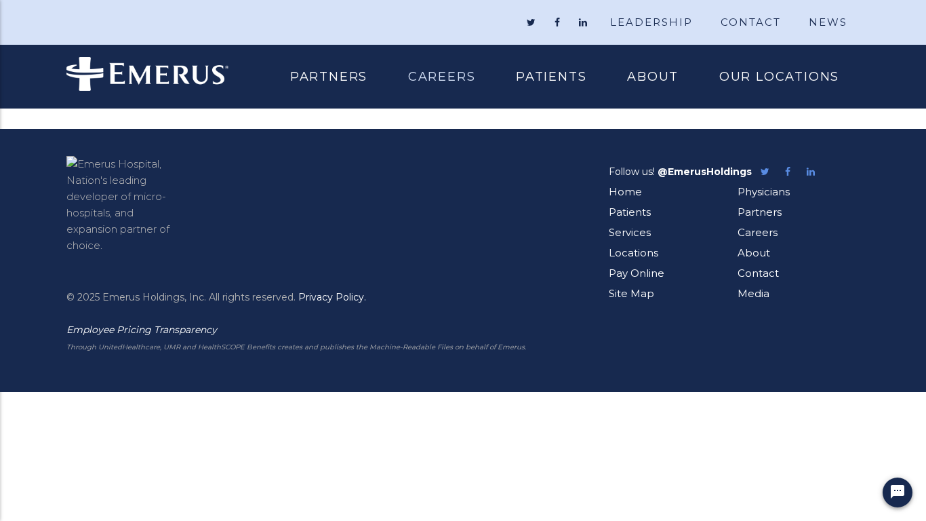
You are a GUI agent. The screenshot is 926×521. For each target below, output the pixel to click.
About (653, 76)
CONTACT (751, 22)
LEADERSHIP (651, 22)
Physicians (764, 191)
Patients (541, 78)
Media (753, 293)
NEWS (828, 22)
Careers (442, 76)
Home (625, 191)
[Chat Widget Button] (897, 492)
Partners (328, 76)
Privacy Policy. (332, 297)
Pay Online (636, 273)
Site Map (631, 293)
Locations (633, 252)
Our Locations (779, 76)
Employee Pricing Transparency (141, 330)
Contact (758, 273)
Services (630, 232)
